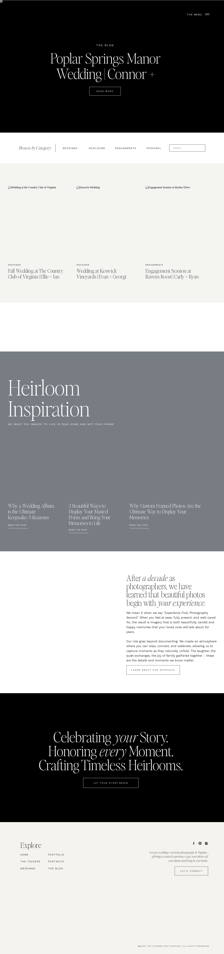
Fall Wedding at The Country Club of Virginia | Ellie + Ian (36, 273)
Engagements (154, 265)
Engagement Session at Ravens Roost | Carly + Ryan (172, 273)
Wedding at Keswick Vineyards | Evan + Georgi (101, 273)
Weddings (14, 265)
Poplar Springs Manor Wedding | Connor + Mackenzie (105, 73)
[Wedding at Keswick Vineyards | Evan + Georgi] (105, 222)
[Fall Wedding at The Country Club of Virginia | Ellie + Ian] (36, 222)
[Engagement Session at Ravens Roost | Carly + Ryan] (173, 222)
